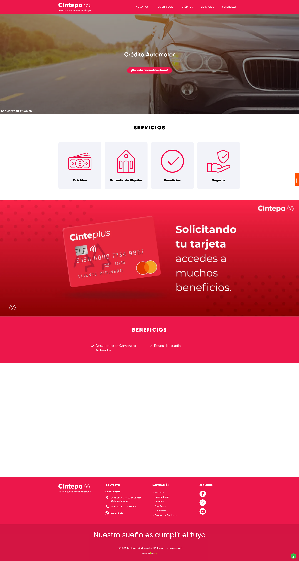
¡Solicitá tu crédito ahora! (149, 70)
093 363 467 (116, 513)
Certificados (145, 548)
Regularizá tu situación (16, 111)
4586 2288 (116, 507)
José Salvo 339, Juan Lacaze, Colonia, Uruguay (126, 499)
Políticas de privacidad (168, 548)
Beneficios (207, 7)
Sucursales (229, 7)
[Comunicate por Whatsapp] (293, 556)
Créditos (187, 7)
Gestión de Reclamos (166, 515)
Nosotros (142, 7)
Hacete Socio (165, 7)
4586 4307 (133, 507)
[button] (286, 60)
